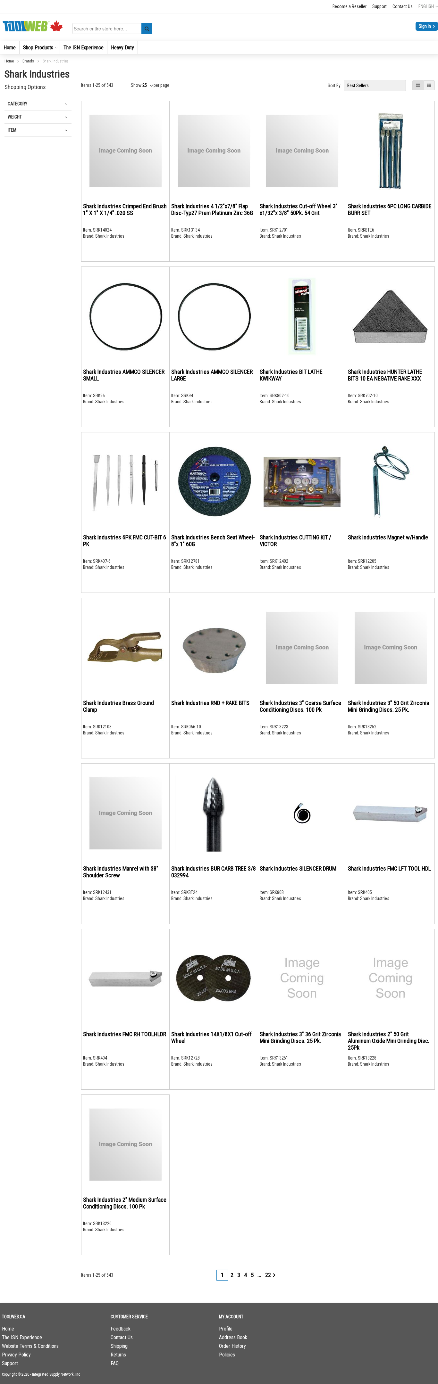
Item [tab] (12, 130)
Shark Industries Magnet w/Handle (388, 537)
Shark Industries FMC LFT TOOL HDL (389, 868)
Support (379, 6)
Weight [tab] (15, 116)
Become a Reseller (349, 6)
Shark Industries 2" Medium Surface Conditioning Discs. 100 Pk (124, 1203)
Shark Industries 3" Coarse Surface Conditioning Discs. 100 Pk (300, 706)
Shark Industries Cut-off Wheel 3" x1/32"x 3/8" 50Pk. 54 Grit (299, 209)
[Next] (274, 1275)
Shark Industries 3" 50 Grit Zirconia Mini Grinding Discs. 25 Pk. (388, 706)
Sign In (425, 26)
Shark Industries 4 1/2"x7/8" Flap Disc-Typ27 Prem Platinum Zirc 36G (212, 209)
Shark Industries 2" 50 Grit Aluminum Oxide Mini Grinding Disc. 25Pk (388, 1041)
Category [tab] (17, 103)
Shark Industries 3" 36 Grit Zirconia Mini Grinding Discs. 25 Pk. (300, 1037)
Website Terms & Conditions (30, 1346)
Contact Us (402, 6)
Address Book (233, 1337)
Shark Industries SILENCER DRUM (298, 868)
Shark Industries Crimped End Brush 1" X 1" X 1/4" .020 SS (125, 209)
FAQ (115, 1363)
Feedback (121, 1329)
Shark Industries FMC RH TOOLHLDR (124, 1034)
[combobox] (113, 28)
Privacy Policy (16, 1355)
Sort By (334, 85)
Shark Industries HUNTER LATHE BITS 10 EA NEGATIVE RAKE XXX (385, 375)
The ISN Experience (22, 1337)
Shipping (119, 1346)
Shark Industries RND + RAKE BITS (210, 703)
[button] (428, 6)
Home (9, 61)
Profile (225, 1329)
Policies (227, 1355)
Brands (28, 61)
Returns (118, 1355)
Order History (232, 1346)
